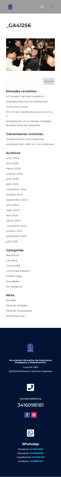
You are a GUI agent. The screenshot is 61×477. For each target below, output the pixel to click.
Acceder (11, 300)
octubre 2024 (14, 194)
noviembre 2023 (16, 225)
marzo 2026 (13, 168)
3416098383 (37, 453)
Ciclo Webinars (35, 139)
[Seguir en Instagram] (34, 415)
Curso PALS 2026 (16, 106)
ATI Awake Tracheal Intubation (25, 96)
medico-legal (14, 276)
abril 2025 (12, 184)
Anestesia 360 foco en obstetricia (26, 101)
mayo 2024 (13, 210)
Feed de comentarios (19, 310)
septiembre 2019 (16, 236)
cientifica (11, 260)
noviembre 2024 (16, 189)
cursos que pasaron (18, 270)
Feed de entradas (16, 305)
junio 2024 (12, 204)
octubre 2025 (14, 173)
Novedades (13, 281)
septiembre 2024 (16, 199)
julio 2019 (12, 241)
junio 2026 (12, 158)
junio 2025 (12, 178)
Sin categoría (14, 286)
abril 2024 (12, 215)
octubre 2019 (14, 230)
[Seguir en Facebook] (27, 415)
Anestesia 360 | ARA (18, 144)
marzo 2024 (13, 220)
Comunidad (13, 265)
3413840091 (36, 449)
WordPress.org (15, 316)
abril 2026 (12, 163)
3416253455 (38, 457)
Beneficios (12, 255)
